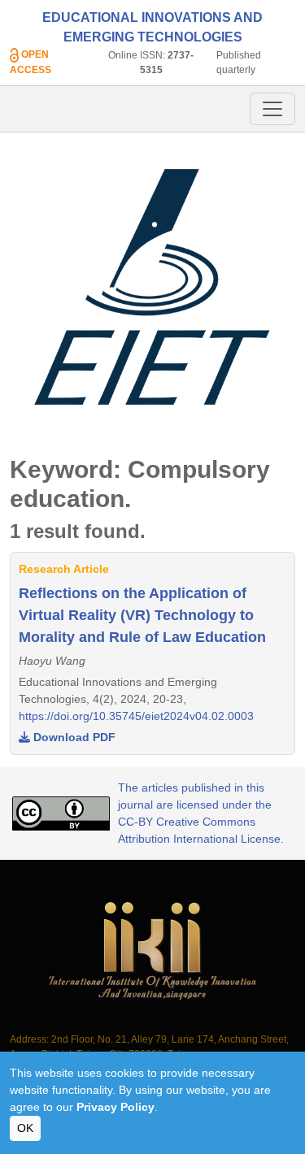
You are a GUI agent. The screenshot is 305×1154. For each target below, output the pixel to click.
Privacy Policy (115, 1106)
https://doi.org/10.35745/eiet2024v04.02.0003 (136, 715)
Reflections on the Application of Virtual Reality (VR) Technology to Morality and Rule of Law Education (142, 615)
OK (25, 1127)
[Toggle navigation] (272, 109)
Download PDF (72, 737)
